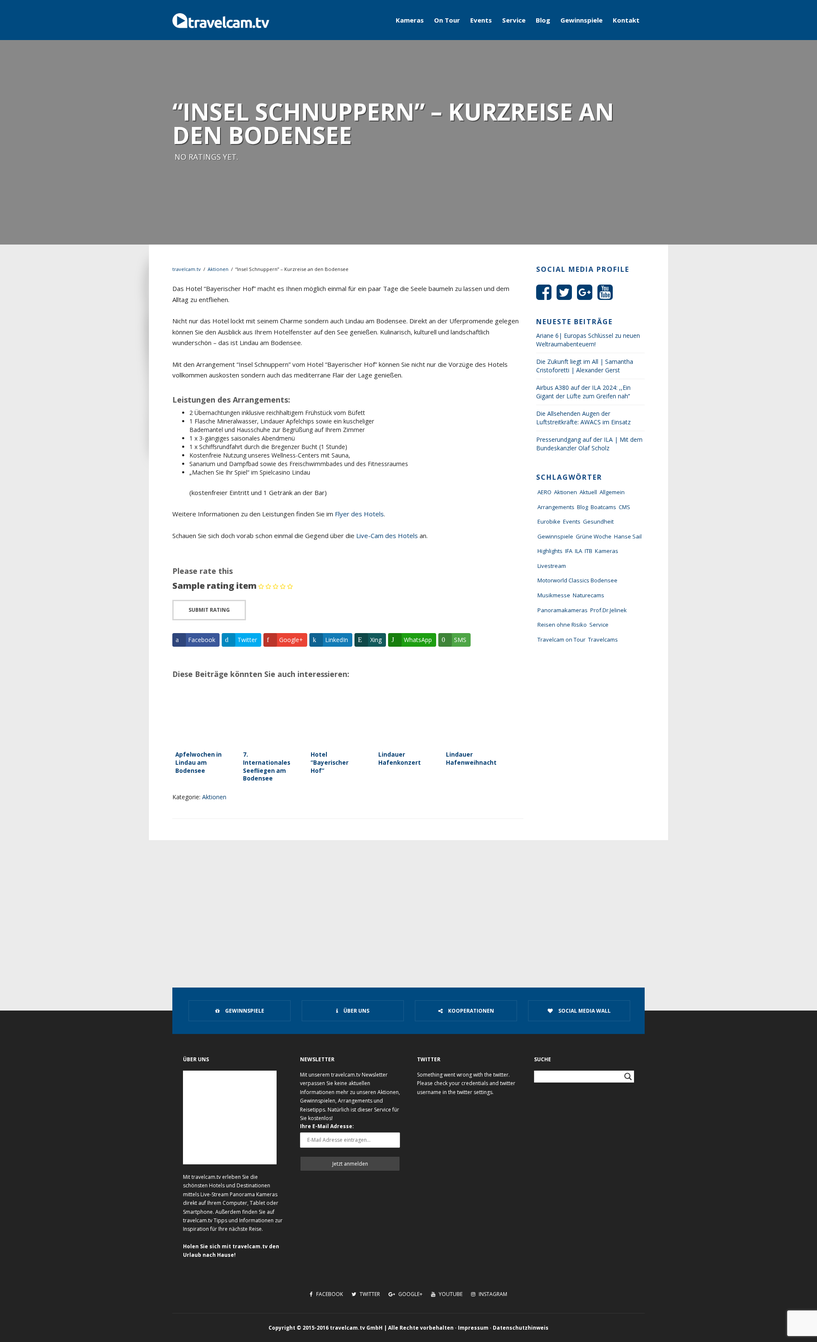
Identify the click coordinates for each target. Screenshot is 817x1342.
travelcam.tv (186, 269)
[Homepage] (220, 20)
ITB (588, 551)
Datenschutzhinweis (520, 1327)
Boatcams (603, 507)
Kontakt (626, 20)
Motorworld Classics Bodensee (577, 580)
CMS (624, 507)
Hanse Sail (628, 536)
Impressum (473, 1327)
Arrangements (555, 507)
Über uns (355, 1010)
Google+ (410, 1294)
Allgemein (612, 492)
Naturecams (588, 595)
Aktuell (588, 492)
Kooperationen (470, 1010)
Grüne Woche (593, 536)
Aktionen (218, 269)
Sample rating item (214, 585)
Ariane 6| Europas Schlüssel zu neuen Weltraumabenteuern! (588, 339)
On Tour (447, 20)
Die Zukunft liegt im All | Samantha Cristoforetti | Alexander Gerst (584, 365)
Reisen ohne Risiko (562, 624)
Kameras (410, 20)
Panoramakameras (562, 610)
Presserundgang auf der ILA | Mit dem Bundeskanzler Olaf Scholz (589, 443)
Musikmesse (553, 595)
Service (514, 20)
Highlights (550, 551)
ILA (578, 551)
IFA (568, 551)
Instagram (492, 1294)
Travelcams (603, 639)
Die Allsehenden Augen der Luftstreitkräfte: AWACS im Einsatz (583, 417)
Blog (543, 20)
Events (481, 20)
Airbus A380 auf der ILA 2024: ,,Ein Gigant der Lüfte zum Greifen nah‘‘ (583, 391)
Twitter (369, 1294)
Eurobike (548, 521)
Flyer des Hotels (359, 514)
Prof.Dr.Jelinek (608, 610)
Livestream (551, 566)
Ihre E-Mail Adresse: (327, 1126)
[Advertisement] (408, 904)
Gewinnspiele (581, 20)
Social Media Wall (584, 1010)
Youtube (450, 1294)
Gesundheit (598, 521)
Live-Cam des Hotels (387, 535)
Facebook (329, 1294)
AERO (544, 492)
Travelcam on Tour (561, 639)
